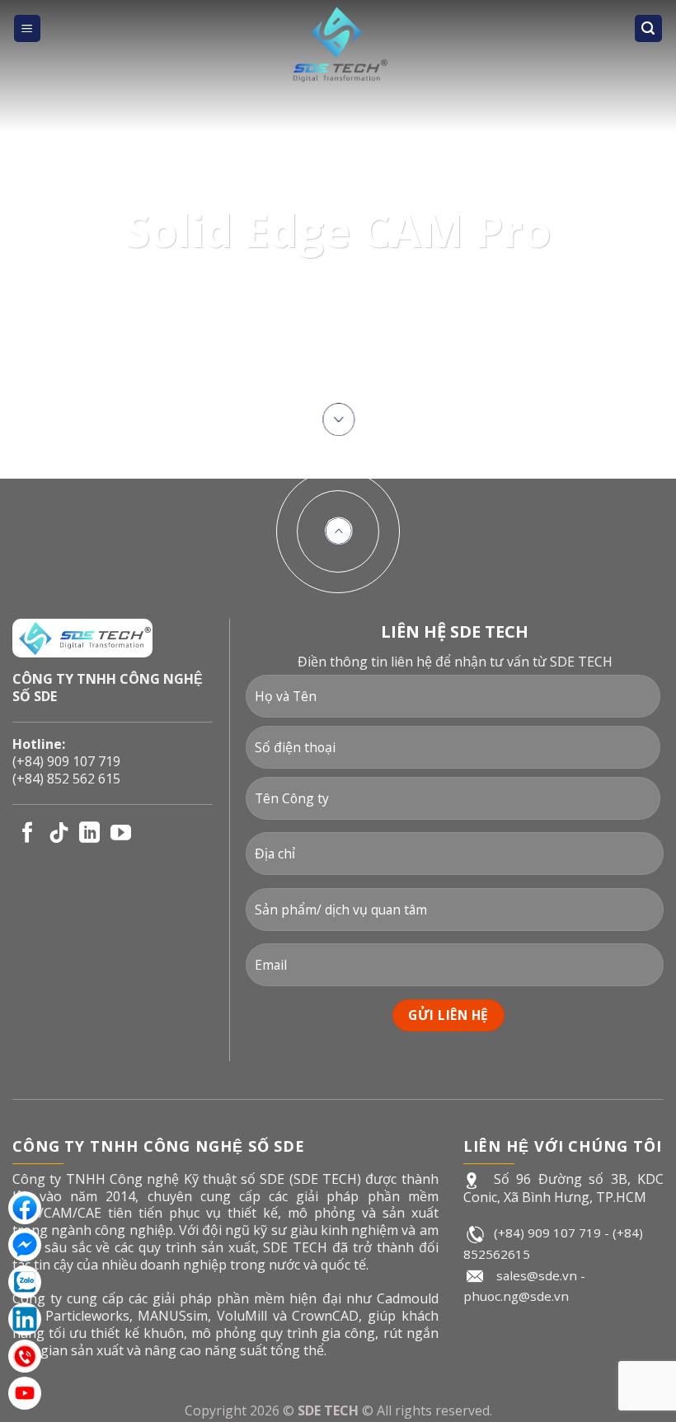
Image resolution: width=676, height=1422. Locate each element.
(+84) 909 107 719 (66, 761)
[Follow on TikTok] (59, 833)
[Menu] (27, 28)
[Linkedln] (24, 1319)
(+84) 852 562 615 (66, 778)
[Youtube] (24, 1393)
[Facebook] (24, 1207)
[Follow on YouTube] (120, 833)
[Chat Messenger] (24, 1244)
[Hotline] (24, 1356)
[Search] (649, 28)
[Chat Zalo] (24, 1281)
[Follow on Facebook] (27, 833)
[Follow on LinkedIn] (89, 833)
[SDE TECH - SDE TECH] (338, 45)
